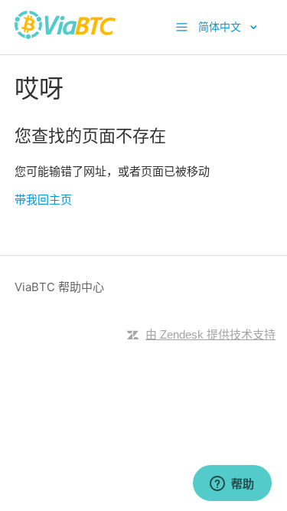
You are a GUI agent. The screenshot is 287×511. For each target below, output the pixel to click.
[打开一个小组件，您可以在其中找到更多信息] (232, 484)
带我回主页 (43, 199)
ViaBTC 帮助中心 (59, 287)
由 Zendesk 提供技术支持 (210, 334)
